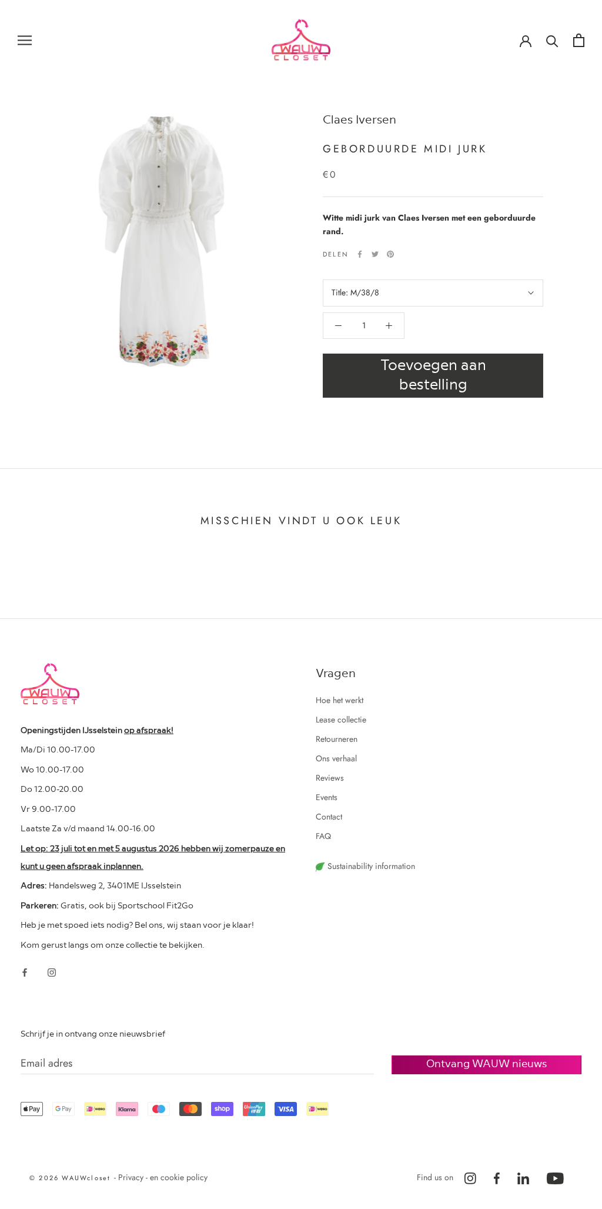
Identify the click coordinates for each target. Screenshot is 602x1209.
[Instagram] (52, 971)
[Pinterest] (390, 254)
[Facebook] (359, 254)
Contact (329, 816)
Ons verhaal (336, 758)
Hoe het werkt (339, 700)
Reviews (330, 778)
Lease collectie (341, 719)
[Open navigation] (25, 40)
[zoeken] (552, 40)
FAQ (323, 836)
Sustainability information (370, 866)
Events (326, 797)
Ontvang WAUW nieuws (486, 1063)
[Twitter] (375, 254)
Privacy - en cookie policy (163, 1177)
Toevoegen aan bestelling (433, 373)
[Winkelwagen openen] (578, 40)
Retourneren (336, 739)
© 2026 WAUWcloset (71, 1178)
